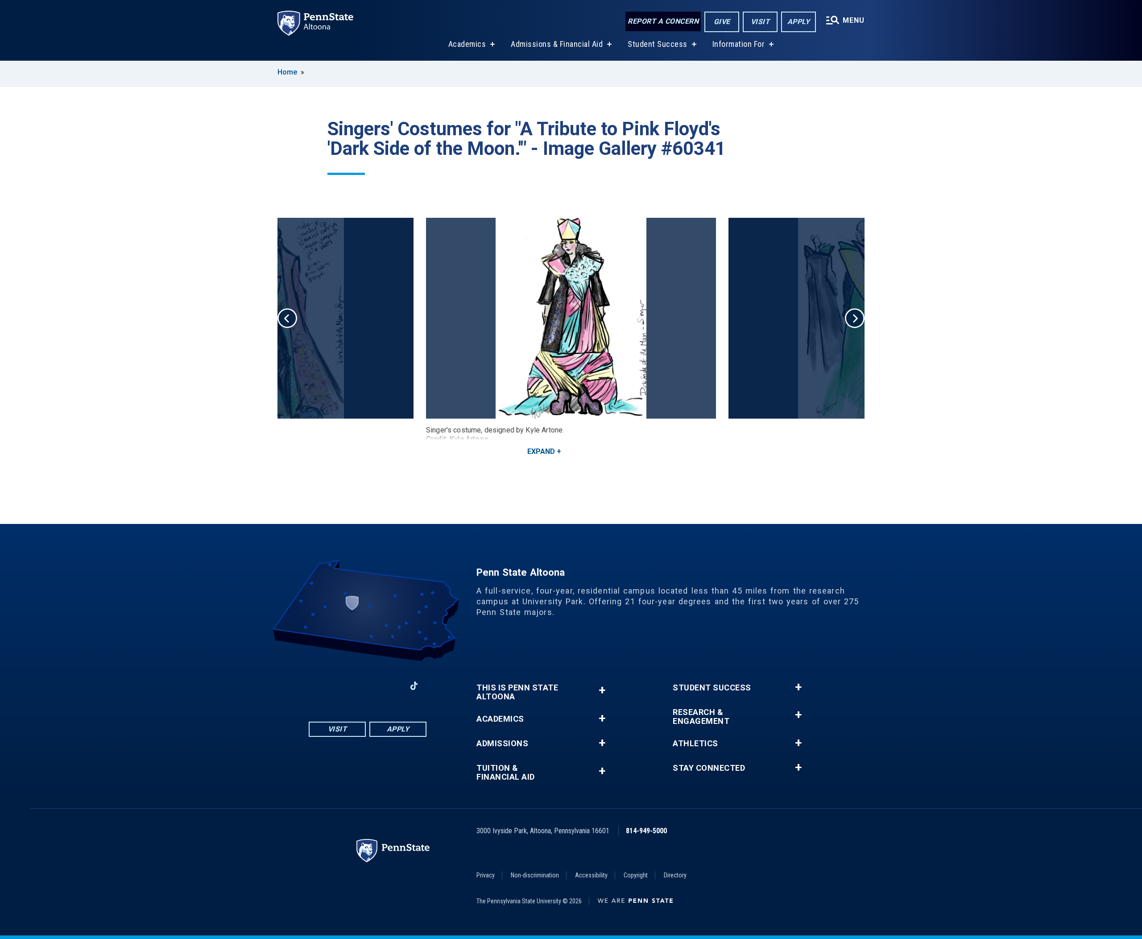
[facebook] (321, 685)
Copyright (636, 875)
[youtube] (367, 685)
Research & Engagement (701, 717)
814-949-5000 (646, 831)
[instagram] (344, 685)
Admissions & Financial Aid (557, 44)
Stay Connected (709, 768)
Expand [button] (541, 451)
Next (855, 318)
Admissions (502, 743)
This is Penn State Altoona (517, 692)
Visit (760, 21)
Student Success (657, 44)
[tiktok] (414, 685)
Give (722, 21)
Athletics (695, 743)
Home (287, 72)
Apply (798, 21)
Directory (675, 875)
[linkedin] (391, 685)
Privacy (485, 875)
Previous (287, 318)
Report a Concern (663, 21)
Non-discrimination (535, 875)
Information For (738, 44)
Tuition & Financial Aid (505, 772)
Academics (467, 44)
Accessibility (591, 875)
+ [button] (602, 690)
